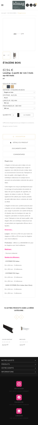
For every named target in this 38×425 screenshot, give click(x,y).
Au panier (26, 115)
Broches (22, 339)
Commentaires (19, 154)
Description (20, 136)
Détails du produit (20, 142)
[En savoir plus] (18, 345)
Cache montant (7, 339)
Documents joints (19, 148)
